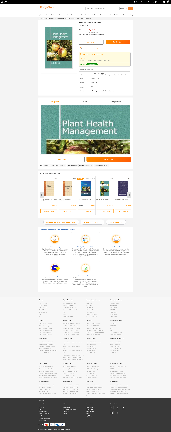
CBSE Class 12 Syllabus (45, 323)
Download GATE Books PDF (70, 391)
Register (158, 2)
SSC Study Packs (91, 373)
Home (40, 18)
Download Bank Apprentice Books (48, 373)
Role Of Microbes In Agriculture (86, 199)
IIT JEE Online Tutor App (93, 385)
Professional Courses (57, 15)
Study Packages (93, 15)
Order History (90, 411)
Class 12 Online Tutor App (93, 389)
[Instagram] (117, 413)
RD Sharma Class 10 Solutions (94, 330)
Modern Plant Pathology (121, 199)
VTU (64, 312)
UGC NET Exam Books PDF (46, 385)
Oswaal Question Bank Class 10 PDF (73, 359)
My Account (89, 409)
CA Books (89, 303)
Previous (42, 195)
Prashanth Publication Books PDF (48, 350)
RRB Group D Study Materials (71, 369)
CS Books (89, 305)
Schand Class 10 (91, 348)
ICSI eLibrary (66, 407)
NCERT (41, 316)
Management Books (68, 305)
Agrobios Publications (97, 73)
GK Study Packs (90, 371)
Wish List (88, 413)
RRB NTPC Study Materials (70, 371)
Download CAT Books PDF (70, 393)
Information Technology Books (118, 375)
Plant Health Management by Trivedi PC (54, 165)
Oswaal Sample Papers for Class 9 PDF (73, 355)
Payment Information (44, 418)
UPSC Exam (113, 316)
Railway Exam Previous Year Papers (72, 377)
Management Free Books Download (120, 389)
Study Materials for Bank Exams (47, 375)
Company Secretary (115, 334)
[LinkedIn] (112, 413)
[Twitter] (117, 408)
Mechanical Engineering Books (118, 366)
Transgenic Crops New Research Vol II (65, 200)
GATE (111, 328)
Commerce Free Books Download (119, 393)
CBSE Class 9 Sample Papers (71, 330)
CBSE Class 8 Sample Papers (71, 332)
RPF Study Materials (68, 373)
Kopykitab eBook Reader (69, 409)
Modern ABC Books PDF (45, 353)
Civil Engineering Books (116, 371)
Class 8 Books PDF (115, 342)
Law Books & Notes (68, 316)
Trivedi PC (94, 82)
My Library (89, 416)
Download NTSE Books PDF (70, 389)
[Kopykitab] (46, 7)
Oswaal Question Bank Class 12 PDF (73, 357)
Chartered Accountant (116, 332)
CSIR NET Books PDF (45, 389)
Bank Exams (113, 305)
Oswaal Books (43, 312)
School (83, 15)
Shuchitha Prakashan (92, 310)
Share (101, 48)
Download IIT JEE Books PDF (71, 385)
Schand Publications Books (93, 342)
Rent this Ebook (86, 211)
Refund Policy (43, 420)
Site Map (65, 413)
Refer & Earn (89, 407)
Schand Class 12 (91, 344)
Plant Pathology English (85, 165)
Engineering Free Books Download (119, 385)
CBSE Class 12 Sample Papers (71, 323)
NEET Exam (113, 312)
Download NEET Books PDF (70, 387)
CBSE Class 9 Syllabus (45, 330)
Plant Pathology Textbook (101, 165)
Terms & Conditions (44, 413)
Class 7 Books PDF (115, 344)
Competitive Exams (73, 15)
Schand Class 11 (91, 346)
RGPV (64, 314)
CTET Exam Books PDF (45, 387)
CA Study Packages (91, 314)
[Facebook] (112, 408)
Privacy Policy (43, 411)
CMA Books (89, 307)
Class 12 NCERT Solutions (93, 323)
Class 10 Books (43, 307)
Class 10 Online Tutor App (93, 391)
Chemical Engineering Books (118, 377)
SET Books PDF (43, 391)
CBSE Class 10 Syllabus (45, 328)
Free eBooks (104, 15)
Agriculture (60, 18)
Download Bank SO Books (46, 371)
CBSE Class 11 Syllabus (45, 326)
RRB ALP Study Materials (69, 375)
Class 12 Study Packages (93, 366)
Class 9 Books (43, 310)
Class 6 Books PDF (115, 346)
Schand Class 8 (90, 353)
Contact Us (41, 400)
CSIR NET (113, 326)
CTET (111, 330)
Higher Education (43, 15)
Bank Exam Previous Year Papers (48, 377)
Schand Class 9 (90, 350)
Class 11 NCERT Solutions (93, 326)
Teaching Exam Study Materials (47, 393)
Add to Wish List (88, 48)
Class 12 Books (43, 303)
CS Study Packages (91, 316)
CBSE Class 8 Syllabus (45, 332)
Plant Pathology (69, 18)
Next (129, 195)
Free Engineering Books (69, 303)
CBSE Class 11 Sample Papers (71, 326)
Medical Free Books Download (118, 387)
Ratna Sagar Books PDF (45, 348)
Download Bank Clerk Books (46, 369)
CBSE (40, 314)
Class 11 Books (43, 305)
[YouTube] (123, 408)
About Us (41, 407)
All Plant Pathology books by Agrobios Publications (114, 75)
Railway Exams (114, 303)
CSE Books (113, 369)
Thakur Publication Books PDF (47, 346)
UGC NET (113, 323)
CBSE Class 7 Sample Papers (71, 334)
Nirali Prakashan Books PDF (46, 342)
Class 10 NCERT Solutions (93, 328)
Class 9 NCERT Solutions (93, 334)
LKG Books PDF (114, 350)
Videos (125, 15)
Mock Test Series (115, 15)
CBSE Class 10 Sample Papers (71, 328)
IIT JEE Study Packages (92, 369)
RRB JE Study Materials (69, 366)
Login (153, 2)
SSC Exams (113, 314)
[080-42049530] (164, 2)
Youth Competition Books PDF (47, 344)
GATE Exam (113, 307)
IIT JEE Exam (113, 310)
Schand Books (90, 312)
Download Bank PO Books (46, 366)
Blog (131, 15)
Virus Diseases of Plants (102, 199)
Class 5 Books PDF (115, 348)
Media (40, 416)
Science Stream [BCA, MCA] (70, 307)
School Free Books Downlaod (118, 391)
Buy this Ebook (49, 211)
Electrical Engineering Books (118, 373)
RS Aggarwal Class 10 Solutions (95, 332)
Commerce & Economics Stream (71, 310)
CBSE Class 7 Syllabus (45, 334)
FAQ (40, 409)
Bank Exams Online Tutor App (94, 387)
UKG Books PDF (114, 353)
